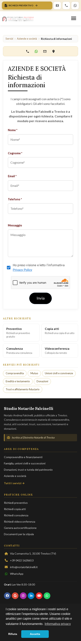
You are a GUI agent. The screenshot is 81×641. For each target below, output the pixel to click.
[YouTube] (39, 595)
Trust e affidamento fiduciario (23, 389)
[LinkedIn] (31, 595)
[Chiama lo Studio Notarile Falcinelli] (27, 51)
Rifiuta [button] (12, 634)
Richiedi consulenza (16, 515)
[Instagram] (23, 595)
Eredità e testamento (18, 381)
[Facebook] (7, 595)
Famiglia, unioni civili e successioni (24, 463)
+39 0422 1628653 (21, 560)
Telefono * (15, 199)
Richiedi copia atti (15, 509)
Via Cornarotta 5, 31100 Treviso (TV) (33, 553)
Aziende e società (15, 476)
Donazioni (42, 381)
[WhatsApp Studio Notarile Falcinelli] (36, 51)
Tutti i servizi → (14, 483)
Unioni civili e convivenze (59, 373)
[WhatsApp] (75, 5)
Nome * (12, 130)
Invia (41, 298)
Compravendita (15, 373)
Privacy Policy (22, 270)
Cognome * (15, 153)
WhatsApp (16, 573)
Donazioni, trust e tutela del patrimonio (28, 469)
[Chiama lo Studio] (66, 5)
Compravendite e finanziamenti (23, 457)
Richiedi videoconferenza (19, 521)
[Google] (15, 595)
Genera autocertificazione (20, 527)
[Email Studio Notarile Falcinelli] (44, 51)
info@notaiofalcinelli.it (24, 567)
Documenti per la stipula (19, 534)
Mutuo (34, 373)
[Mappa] (57, 5)
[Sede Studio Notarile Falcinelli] (53, 51)
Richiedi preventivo (16, 502)
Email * (12, 176)
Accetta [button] (35, 634)
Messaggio (15, 225)
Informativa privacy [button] (58, 624)
